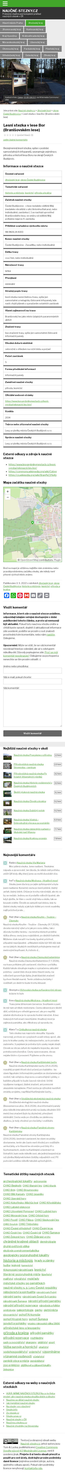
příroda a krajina (42, 192)
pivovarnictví (10, 1314)
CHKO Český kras (42, 1228)
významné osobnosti (17, 1356)
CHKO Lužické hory (46, 1211)
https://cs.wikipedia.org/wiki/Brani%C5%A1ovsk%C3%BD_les (32, 475)
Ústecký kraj (32, 55)
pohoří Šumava (38, 1319)
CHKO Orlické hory (38, 1215)
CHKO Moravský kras (15, 1215)
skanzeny (31, 1342)
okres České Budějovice (32, 179)
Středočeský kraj (11, 55)
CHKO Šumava (51, 1232)
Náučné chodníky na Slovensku (22, 1426)
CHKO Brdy (9, 1190)
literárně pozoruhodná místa (21, 1274)
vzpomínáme (51, 1351)
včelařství (38, 1356)
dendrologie (48, 1241)
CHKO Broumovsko (27, 1190)
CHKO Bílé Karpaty (14, 1194)
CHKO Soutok (10, 1224)
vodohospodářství (15, 1351)
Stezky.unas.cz (13, 1416)
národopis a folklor (49, 1305)
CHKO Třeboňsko (28, 1224)
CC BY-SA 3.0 (30, 97)
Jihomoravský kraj (11, 29)
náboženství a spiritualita (19, 1292)
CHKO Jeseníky (35, 1194)
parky (38, 1310)
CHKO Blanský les (32, 1185)
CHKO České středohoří (17, 1228)
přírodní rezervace (16, 1338)
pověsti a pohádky (14, 1323)
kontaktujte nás (33, 1468)
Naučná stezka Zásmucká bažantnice (40, 957)
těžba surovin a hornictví (20, 1347)
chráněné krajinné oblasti (21, 1241)
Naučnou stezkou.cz (16, 1422)
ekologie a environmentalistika (21, 1250)
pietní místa (51, 1310)
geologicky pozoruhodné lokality (26, 1255)
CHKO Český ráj (32, 1232)
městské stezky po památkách (24, 1283)
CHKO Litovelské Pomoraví (18, 1211)
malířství (8, 1278)
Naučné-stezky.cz (21, 13)
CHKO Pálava (26, 1219)
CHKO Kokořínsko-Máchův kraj (20, 1202)
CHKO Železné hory (14, 1236)
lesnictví (29, 192)
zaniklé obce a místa (16, 1360)
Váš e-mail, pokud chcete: (17, 677)
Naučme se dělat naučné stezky (22, 1400)
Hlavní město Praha (12, 23)
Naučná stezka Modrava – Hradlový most (37, 880)
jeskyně (16, 1265)
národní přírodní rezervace (20, 1305)
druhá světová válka (16, 1246)
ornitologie (9, 1310)
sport (52, 1342)
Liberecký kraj (37, 42)
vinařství (43, 1347)
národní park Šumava (15, 1301)
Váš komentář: (11, 688)
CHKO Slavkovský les (47, 1219)
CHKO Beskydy (12, 1185)
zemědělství (37, 1360)
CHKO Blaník (49, 1185)
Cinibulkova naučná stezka (33, 1029)
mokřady (33, 1278)
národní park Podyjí (46, 1292)
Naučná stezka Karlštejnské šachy (39, 1062)
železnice (8, 1369)
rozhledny (36, 1338)
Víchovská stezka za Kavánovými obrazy (41, 990)
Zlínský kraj (49, 55)
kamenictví (27, 1265)
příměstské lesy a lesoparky (21, 1328)
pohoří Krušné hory (15, 1319)
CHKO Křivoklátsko (50, 1202)
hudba (6, 1265)
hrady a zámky (44, 1260)
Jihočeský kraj (35, 23)
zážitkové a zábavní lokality (36, 1365)
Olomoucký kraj (10, 48)
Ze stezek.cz (12, 1413)
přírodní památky (42, 1333)
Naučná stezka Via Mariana (31, 862)
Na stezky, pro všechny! (18, 1406)
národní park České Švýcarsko (39, 1296)
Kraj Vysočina (9, 36)
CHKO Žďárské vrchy (38, 1236)
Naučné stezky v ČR (16, 1419)
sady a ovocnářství (14, 1342)
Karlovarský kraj (34, 29)
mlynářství (20, 1278)
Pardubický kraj (32, 48)
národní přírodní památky (44, 1301)
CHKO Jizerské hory (14, 1198)
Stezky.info (12, 1409)
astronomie (40, 1181)
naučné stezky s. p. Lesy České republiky (30, 1287)
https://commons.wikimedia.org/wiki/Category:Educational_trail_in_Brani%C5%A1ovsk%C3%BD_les (32, 471)
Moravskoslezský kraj (13, 42)
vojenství (35, 1351)
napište (51, 634)
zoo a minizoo (11, 1365)
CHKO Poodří (10, 1220)
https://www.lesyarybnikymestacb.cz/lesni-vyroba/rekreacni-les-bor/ (32, 466)
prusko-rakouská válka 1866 (44, 1323)
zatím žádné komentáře (15, 139)
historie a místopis (14, 192)
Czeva (20, 97)
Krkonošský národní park (18, 1270)
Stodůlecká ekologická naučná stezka (40, 1098)
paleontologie (25, 1310)
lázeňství (47, 1274)
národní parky (12, 1296)
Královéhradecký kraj (33, 36)
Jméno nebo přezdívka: (15, 666)
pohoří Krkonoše (29, 1314)
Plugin (57, 560)
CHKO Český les (12, 1232)
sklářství (43, 1342)
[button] (6, 3)
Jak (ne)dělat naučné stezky (20, 1403)
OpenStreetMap (29, 560)
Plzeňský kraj (52, 48)
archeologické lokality (17, 1181)
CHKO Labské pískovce (16, 1207)
